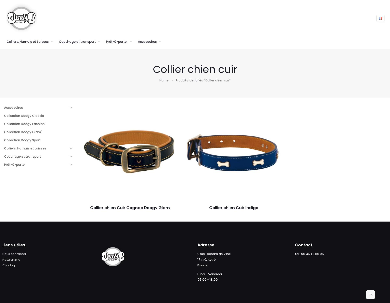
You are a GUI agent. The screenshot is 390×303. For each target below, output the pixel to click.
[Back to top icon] (370, 294)
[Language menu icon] (380, 18)
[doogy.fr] (21, 18)
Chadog (8, 265)
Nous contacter (14, 254)
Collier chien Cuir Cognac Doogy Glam (130, 208)
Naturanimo (11, 259)
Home (164, 80)
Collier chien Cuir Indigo (233, 208)
